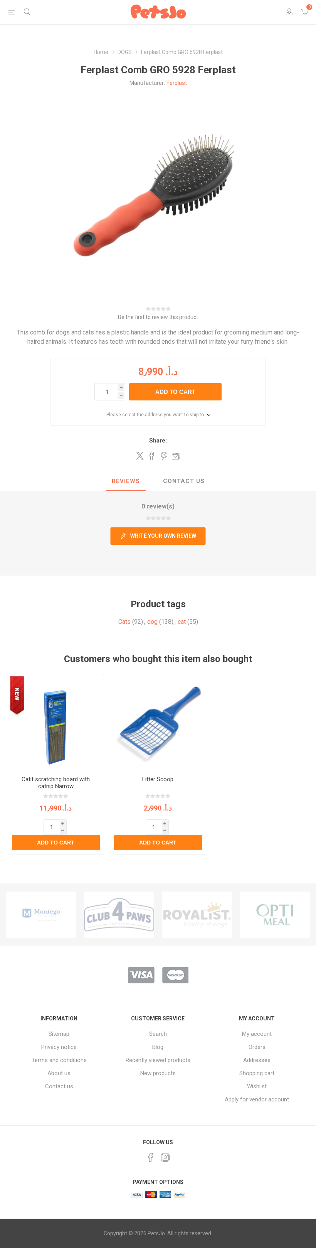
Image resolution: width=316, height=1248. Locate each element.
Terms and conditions (59, 1060)
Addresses (257, 1060)
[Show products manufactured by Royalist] (119, 915)
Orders (257, 1047)
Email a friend (176, 456)
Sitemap (59, 1033)
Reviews (126, 481)
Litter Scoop (157, 779)
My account (257, 1033)
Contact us (59, 1086)
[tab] (126, 481)
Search (158, 1033)
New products (158, 1073)
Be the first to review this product (158, 317)
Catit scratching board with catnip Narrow (56, 783)
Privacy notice (59, 1047)
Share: (158, 440)
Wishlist (257, 1086)
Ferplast (176, 82)
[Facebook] (151, 1157)
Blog (157, 1047)
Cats (124, 621)
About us (59, 1073)
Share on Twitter (140, 455)
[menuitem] (59, 1033)
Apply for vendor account (257, 1099)
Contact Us (184, 481)
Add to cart (175, 391)
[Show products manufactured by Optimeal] (197, 915)
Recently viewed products (158, 1060)
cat (182, 621)
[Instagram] (165, 1157)
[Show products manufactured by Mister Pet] (275, 915)
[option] (41, 915)
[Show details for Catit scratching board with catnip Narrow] (56, 722)
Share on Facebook (152, 456)
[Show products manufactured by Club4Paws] (41, 915)
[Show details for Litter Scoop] (158, 722)
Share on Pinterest (164, 456)
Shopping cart (256, 1073)
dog (152, 621)
